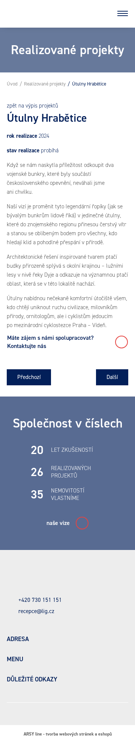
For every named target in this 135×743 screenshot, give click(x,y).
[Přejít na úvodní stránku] (52, 13)
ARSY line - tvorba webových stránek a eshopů (68, 734)
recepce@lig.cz (36, 611)
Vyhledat (103, 13)
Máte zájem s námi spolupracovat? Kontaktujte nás (51, 342)
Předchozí (28, 377)
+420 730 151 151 (40, 600)
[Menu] (122, 13)
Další (112, 377)
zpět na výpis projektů (32, 105)
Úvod (12, 84)
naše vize (58, 523)
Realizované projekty (45, 84)
